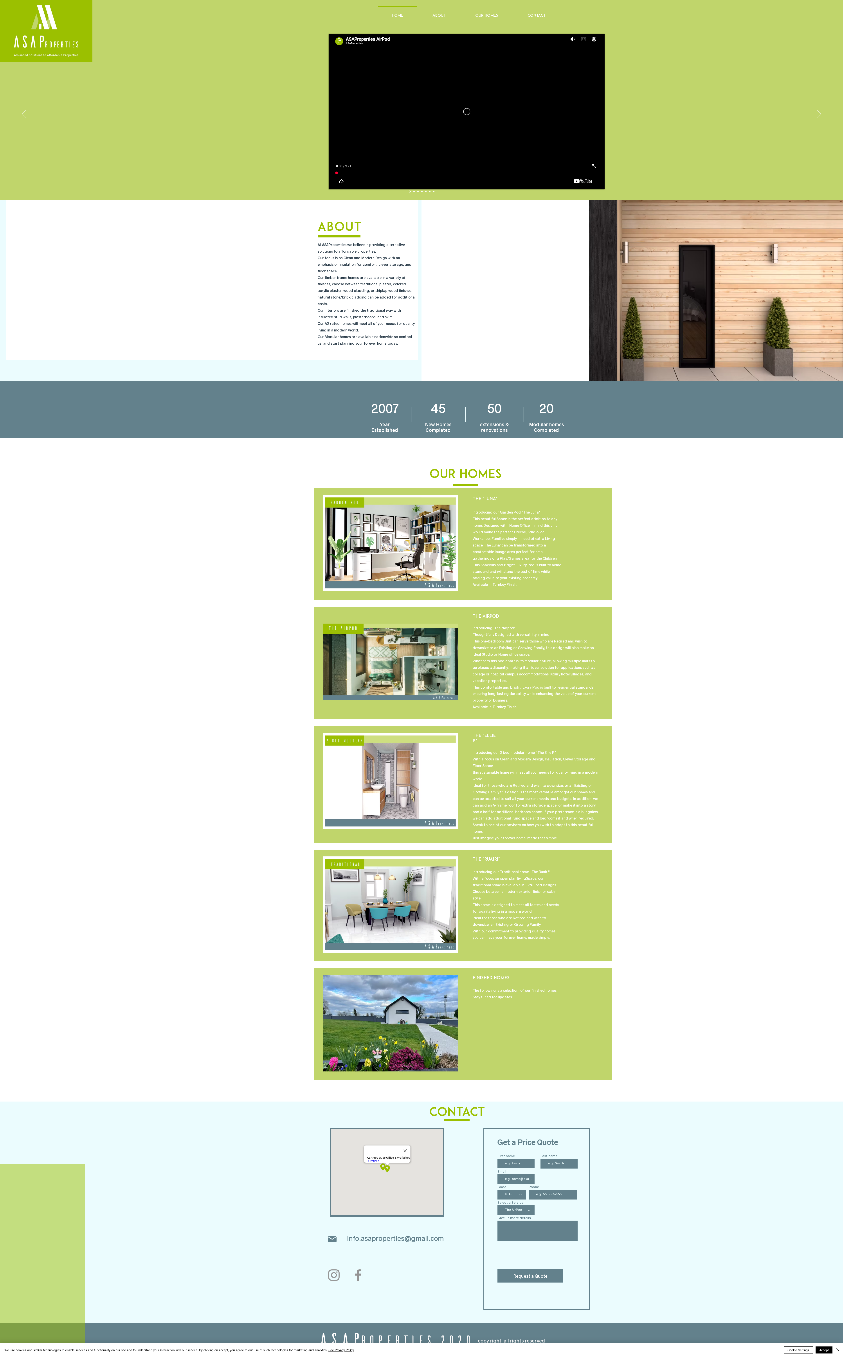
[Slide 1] (414, 191)
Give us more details (514, 1217)
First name (506, 1156)
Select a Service (510, 1202)
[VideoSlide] (410, 192)
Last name (548, 1156)
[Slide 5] (430, 191)
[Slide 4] (426, 191)
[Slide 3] (422, 191)
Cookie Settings (798, 1350)
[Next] (819, 114)
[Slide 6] (433, 191)
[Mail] (332, 1239)
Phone (534, 1187)
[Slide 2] (418, 191)
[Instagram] (334, 1275)
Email (501, 1171)
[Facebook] (358, 1275)
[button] (390, 543)
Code (501, 1187)
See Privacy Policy (341, 1350)
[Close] (837, 1349)
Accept (824, 1350)
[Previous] (24, 114)
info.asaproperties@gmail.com (395, 1238)
